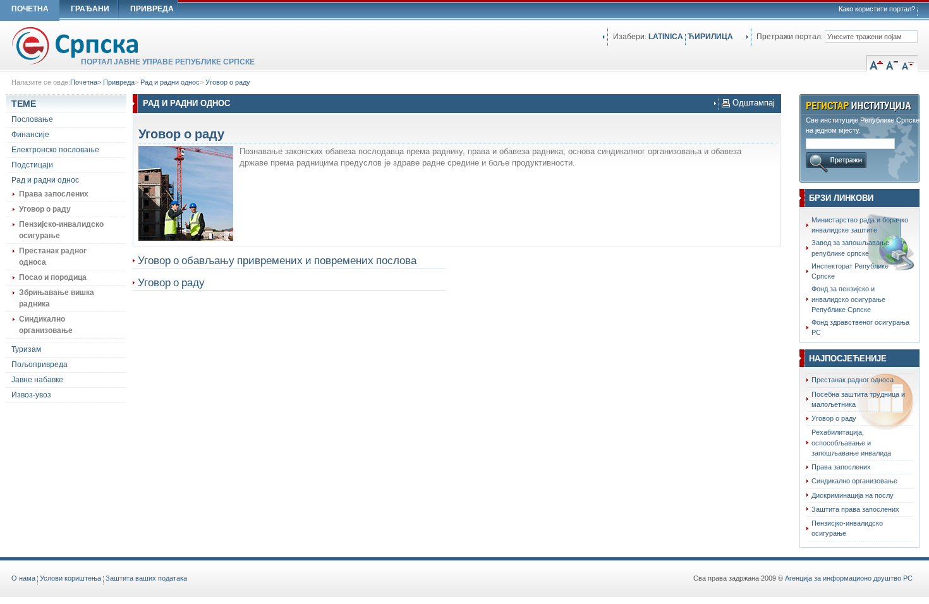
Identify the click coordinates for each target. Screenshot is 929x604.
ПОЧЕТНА (30, 8)
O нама (23, 578)
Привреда (119, 82)
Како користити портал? (877, 9)
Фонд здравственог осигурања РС (860, 327)
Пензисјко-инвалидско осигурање (847, 528)
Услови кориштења (70, 578)
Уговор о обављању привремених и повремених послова (277, 260)
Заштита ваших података (146, 578)
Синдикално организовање (854, 481)
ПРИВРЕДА (152, 8)
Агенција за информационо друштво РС (849, 578)
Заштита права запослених (855, 509)
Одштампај (752, 102)
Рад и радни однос (170, 82)
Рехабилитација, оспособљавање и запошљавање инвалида (851, 442)
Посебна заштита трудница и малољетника (858, 399)
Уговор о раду (227, 82)
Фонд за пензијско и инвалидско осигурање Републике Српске (848, 299)
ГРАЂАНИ (90, 8)
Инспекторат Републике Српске (850, 271)
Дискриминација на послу (852, 495)
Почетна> (86, 82)
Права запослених (841, 467)
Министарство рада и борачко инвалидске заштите (859, 225)
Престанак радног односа (852, 380)
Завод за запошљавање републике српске (850, 248)
